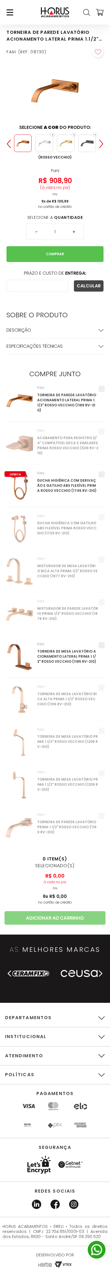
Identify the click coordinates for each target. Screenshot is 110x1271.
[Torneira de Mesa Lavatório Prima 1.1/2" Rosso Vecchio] (20, 745)
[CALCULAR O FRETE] (89, 286)
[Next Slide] (101, 143)
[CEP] (37, 286)
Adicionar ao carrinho (55, 918)
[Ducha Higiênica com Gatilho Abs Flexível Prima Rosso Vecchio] (20, 532)
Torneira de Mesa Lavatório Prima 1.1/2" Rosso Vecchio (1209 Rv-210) (67, 784)
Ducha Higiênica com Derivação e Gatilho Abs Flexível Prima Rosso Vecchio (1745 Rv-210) (66, 485)
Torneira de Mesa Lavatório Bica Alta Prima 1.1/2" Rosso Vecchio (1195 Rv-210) (67, 698)
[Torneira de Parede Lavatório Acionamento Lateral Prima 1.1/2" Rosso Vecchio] (20, 403)
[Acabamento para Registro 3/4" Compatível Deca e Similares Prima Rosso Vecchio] (20, 446)
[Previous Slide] (8, 143)
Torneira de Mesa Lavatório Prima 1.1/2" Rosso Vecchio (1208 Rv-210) (67, 741)
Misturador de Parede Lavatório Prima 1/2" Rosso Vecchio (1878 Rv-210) (67, 613)
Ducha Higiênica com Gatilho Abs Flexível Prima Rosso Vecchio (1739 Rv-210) (67, 528)
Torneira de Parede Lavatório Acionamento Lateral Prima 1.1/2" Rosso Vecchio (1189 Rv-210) (66, 403)
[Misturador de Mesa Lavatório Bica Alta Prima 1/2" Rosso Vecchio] (20, 574)
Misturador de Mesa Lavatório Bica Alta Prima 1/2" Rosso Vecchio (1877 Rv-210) (67, 570)
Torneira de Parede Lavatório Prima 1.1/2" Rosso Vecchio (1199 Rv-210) (66, 827)
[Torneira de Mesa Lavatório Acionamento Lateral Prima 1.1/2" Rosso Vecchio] (20, 660)
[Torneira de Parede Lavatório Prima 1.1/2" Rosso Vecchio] (20, 830)
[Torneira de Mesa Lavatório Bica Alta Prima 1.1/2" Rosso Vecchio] (20, 702)
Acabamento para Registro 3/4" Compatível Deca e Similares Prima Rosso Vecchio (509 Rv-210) (67, 445)
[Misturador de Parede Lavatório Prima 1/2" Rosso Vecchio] (20, 617)
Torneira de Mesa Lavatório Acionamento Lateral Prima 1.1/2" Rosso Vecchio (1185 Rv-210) (66, 656)
